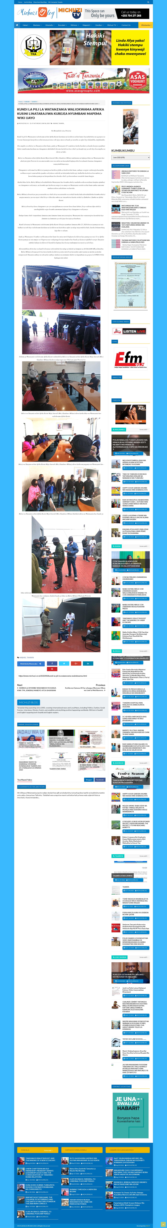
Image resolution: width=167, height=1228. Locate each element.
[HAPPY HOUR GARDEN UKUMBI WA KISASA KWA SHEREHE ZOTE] (115, 495)
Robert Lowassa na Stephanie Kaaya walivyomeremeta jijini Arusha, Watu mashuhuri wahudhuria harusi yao (134, 840)
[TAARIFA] (115, 894)
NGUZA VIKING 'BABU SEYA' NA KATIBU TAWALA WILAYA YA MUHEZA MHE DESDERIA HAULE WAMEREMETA (134, 809)
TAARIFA (34, 102)
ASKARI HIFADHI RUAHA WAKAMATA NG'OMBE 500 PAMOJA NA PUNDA (81, 1202)
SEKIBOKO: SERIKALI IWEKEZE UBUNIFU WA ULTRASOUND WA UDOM (130, 1183)
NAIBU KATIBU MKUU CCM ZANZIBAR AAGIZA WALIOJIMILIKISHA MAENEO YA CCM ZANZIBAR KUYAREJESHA (134, 592)
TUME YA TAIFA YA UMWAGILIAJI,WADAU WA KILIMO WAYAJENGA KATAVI (30, 745)
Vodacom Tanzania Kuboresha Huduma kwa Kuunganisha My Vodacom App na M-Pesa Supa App (135, 926)
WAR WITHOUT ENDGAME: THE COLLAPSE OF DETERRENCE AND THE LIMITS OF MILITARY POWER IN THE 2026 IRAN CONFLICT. (40, 1200)
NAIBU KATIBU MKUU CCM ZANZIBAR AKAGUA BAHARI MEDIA (133, 607)
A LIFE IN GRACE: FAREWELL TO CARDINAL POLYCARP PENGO (38, 1213)
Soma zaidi (143, 429)
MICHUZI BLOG (22, 1226)
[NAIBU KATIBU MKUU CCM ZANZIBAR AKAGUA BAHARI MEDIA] (115, 612)
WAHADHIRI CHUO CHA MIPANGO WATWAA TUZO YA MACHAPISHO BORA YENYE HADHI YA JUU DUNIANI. (131, 1172)
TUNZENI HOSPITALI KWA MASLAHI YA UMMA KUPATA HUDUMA (133, 705)
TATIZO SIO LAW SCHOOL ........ (134, 1039)
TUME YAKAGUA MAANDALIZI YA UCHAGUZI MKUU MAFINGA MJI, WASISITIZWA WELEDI (135, 901)
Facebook (100, 780)
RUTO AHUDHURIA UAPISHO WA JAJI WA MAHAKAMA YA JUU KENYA (84, 1159)
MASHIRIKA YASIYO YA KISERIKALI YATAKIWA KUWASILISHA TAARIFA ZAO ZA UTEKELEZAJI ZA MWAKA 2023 (30, 766)
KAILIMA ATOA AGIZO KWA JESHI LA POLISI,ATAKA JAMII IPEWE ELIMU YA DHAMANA (135, 531)
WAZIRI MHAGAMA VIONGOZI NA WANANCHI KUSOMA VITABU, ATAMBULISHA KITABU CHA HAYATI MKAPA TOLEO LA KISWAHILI (135, 1025)
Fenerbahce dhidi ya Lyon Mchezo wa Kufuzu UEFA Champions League (129, 1204)
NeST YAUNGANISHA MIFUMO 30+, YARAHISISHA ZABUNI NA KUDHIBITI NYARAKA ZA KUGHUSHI (129, 1160)
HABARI (27, 102)
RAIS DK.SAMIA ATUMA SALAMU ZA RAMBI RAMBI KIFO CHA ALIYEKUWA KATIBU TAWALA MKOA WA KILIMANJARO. (61, 742)
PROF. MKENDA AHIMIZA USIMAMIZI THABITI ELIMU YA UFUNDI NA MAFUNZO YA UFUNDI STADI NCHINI (135, 189)
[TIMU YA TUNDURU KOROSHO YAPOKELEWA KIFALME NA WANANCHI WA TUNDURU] (115, 481)
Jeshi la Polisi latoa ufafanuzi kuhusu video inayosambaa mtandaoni (134, 990)
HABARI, (55, 123)
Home (20, 2)
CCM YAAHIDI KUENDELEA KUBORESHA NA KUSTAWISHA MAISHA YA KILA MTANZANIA (127, 563)
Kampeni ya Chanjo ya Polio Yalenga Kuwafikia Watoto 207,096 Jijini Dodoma (130, 1194)
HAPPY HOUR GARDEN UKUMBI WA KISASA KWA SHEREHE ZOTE (135, 489)
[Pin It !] (52, 669)
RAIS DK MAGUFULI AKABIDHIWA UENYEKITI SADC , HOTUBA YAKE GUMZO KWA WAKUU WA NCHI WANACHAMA (135, 503)
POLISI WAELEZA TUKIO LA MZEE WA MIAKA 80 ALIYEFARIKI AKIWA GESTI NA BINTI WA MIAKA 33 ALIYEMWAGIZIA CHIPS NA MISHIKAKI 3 (130, 444)
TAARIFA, (61, 123)
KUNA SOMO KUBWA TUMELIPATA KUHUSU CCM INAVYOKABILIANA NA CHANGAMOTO (40, 1187)
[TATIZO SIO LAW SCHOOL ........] (115, 1046)
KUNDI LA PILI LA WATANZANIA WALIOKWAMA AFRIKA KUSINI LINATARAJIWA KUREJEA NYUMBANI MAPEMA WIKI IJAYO (60, 113)
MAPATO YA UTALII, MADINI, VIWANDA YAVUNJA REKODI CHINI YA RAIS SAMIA (135, 732)
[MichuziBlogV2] (50, 12)
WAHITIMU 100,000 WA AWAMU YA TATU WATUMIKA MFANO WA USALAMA (135, 225)
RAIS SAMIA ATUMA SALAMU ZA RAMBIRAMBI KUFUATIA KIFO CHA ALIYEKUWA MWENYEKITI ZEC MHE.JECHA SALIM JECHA (135, 747)
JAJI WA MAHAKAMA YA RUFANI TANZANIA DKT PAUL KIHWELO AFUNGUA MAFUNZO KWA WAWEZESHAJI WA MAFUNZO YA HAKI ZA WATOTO (135, 1068)
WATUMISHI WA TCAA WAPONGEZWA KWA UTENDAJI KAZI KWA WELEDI (134, 208)
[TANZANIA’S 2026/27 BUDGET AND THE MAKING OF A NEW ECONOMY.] (115, 625)
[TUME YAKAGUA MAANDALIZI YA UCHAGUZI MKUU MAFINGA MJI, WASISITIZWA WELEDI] (115, 906)
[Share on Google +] (76, 663)
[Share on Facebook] (52, 663)
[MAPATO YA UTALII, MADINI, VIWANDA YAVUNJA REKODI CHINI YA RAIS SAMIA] (115, 737)
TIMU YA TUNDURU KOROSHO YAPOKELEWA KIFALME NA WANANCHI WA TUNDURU (134, 476)
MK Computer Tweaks (55, 2)
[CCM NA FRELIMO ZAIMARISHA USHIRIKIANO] (115, 584)
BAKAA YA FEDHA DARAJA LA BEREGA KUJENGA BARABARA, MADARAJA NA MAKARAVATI (134, 691)
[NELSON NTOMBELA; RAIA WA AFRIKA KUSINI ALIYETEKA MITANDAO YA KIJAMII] (115, 468)
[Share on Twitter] (64, 663)
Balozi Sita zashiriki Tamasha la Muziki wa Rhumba (83, 1170)
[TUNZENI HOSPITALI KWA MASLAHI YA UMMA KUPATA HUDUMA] (115, 710)
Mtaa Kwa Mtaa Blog (39, 2)
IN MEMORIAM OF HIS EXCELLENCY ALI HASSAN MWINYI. (89, 767)
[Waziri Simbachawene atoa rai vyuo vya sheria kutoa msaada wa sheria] (115, 1058)
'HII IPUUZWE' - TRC (88, 747)
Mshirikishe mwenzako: (29, 664)
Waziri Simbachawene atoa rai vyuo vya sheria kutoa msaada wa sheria (135, 1053)
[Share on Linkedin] (88, 663)
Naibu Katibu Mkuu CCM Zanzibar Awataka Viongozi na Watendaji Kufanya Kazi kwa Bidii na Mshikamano (135, 635)
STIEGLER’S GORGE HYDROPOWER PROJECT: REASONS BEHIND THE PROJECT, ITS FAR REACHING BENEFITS (136, 824)
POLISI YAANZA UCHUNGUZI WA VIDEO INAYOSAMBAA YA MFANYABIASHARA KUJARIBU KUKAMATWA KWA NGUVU (135, 941)
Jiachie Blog (28, 2)
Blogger (89, 780)
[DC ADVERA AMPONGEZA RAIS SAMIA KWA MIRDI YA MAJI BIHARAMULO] (115, 724)
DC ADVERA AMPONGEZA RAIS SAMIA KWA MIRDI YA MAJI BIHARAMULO (134, 719)
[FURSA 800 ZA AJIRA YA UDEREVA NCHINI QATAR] (115, 920)
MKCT (148, 1226)
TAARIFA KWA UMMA (57, 769)
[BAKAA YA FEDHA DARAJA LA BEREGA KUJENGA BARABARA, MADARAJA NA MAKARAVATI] (115, 696)
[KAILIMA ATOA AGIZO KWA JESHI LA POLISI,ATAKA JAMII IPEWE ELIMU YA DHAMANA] (115, 536)
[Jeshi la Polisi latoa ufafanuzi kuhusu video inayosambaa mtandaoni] (115, 995)
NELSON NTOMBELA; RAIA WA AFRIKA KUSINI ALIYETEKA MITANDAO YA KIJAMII (134, 462)
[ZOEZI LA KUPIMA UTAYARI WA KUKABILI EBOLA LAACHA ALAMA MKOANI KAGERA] (115, 523)
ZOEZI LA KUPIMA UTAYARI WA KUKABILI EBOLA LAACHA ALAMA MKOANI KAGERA (135, 517)
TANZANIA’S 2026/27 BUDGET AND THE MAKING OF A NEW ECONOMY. (134, 620)
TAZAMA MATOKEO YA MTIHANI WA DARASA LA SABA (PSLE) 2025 (136, 241)
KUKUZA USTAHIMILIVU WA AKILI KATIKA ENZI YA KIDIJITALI (128, 975)
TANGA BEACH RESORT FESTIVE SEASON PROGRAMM (128, 781)
